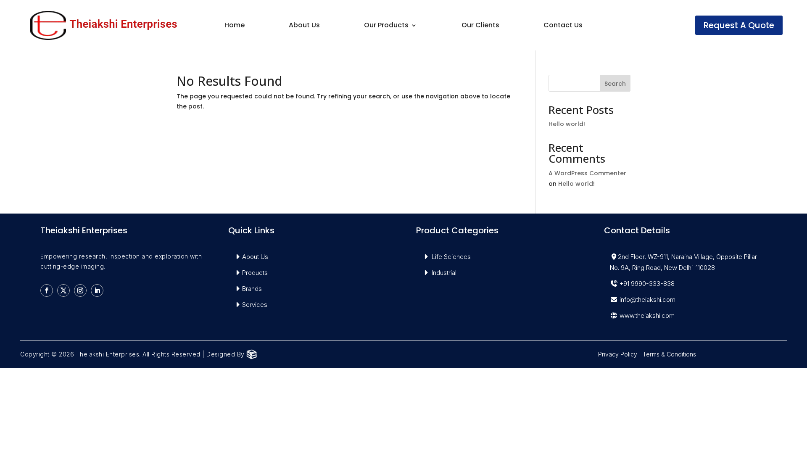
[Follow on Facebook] (46, 290)
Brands (252, 289)
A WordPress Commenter (587, 173)
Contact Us (563, 26)
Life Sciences (451, 257)
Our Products (386, 26)
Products (255, 273)
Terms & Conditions (669, 354)
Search (615, 83)
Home (234, 26)
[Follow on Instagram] (80, 290)
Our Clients (480, 26)
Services (254, 305)
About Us (304, 26)
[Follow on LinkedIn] (97, 290)
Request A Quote (739, 25)
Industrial (444, 273)
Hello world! (567, 124)
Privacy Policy (617, 354)
